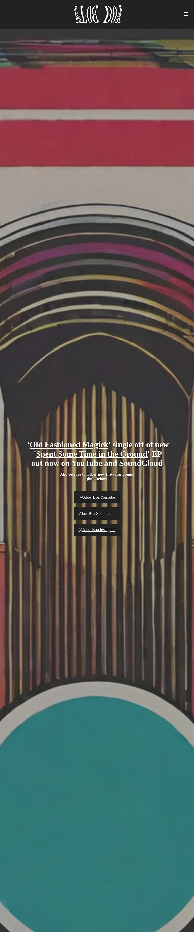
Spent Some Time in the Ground (92, 453)
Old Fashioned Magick (69, 444)
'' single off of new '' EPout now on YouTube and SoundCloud (97, 454)
